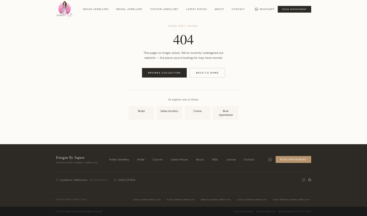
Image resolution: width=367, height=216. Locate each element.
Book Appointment (294, 9)
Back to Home (207, 72)
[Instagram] (303, 179)
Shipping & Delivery (243, 211)
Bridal (140, 159)
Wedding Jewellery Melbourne (216, 199)
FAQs (215, 159)
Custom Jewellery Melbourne (251, 199)
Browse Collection (164, 72)
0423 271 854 (127, 180)
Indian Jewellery (96, 9)
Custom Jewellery (164, 9)
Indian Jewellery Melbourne (146, 199)
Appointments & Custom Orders (294, 211)
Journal (230, 159)
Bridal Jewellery (129, 9)
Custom (158, 159)
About (219, 9)
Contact (238, 9)
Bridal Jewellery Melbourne (180, 199)
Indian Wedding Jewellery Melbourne (291, 199)
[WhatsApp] (270, 159)
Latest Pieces (196, 9)
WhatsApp (267, 9)
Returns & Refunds (266, 211)
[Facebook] (309, 179)
